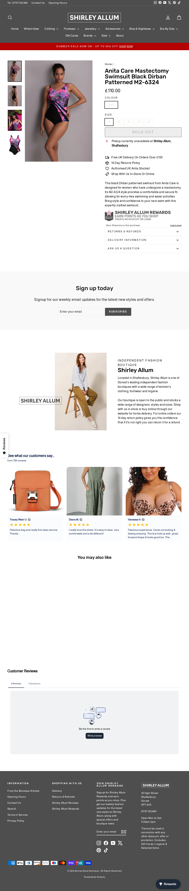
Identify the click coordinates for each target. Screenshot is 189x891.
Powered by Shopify (94, 877)
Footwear (70, 28)
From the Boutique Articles (23, 790)
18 (128, 121)
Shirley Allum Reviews (65, 802)
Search (11, 808)
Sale (105, 35)
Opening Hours (58, 2)
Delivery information (127, 240)
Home (15, 28)
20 (138, 121)
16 (118, 121)
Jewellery (91, 28)
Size (108, 114)
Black (111, 104)
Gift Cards (72, 35)
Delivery (57, 790)
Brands (88, 35)
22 (148, 121)
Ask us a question (124, 248)
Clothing (50, 28)
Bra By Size (167, 28)
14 (109, 121)
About (119, 35)
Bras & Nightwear (140, 28)
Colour (111, 97)
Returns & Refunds (124, 231)
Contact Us (38, 2)
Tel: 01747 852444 (17, 2)
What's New (31, 28)
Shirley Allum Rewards (65, 808)
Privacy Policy (15, 820)
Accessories (113, 28)
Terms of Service (17, 814)
